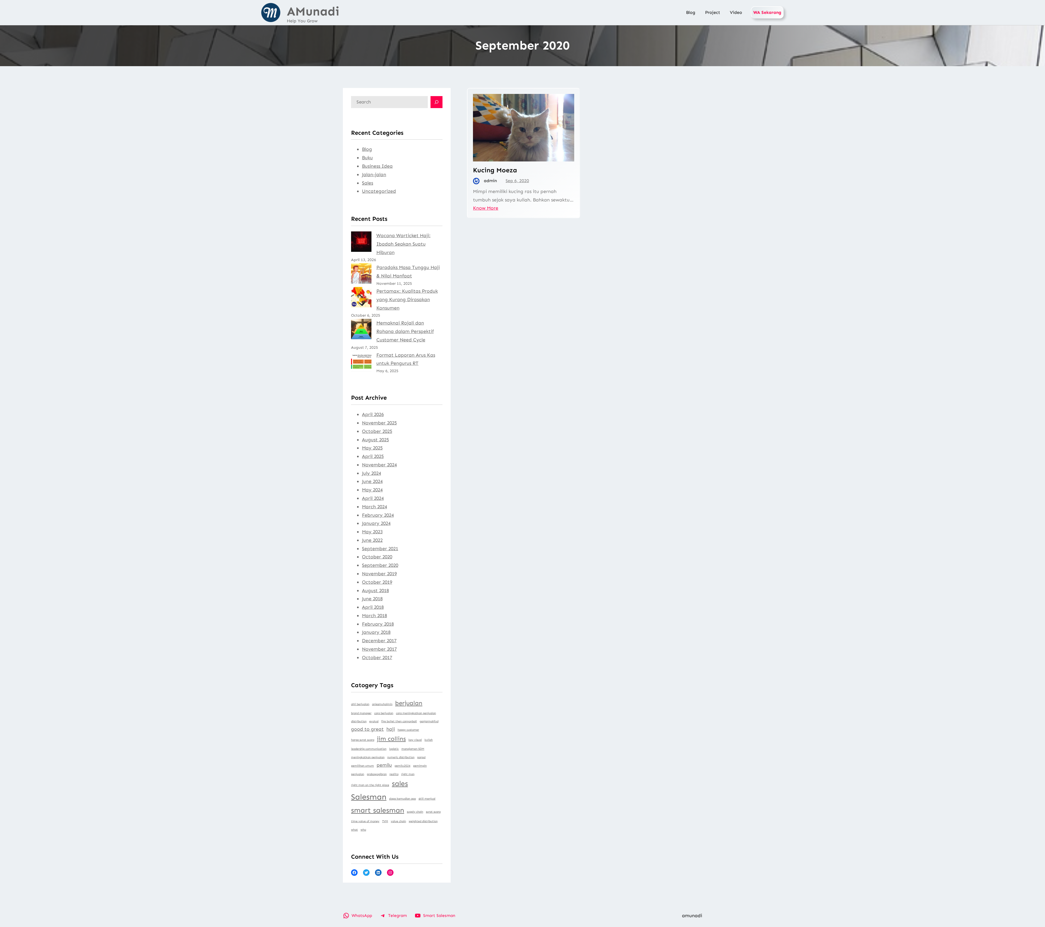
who (363, 829)
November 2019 (379, 574)
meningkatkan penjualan (368, 757)
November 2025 (379, 423)
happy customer (408, 730)
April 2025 (373, 456)
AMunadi (313, 11)
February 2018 (378, 624)
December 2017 (379, 641)
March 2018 (374, 616)
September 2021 (380, 549)
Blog (367, 149)
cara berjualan (383, 713)
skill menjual (427, 798)
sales (400, 783)
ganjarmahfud (429, 721)
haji (390, 729)
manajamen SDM (412, 749)
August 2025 (375, 440)
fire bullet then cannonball (399, 721)
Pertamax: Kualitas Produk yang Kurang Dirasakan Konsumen (407, 299)
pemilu (384, 765)
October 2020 (377, 557)
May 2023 (372, 532)
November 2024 (379, 465)
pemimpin (420, 765)
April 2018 (373, 607)
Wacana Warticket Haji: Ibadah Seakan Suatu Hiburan (403, 243)
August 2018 (375, 590)
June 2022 (372, 540)
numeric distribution (400, 757)
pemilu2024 (402, 765)
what (354, 829)
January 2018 (376, 632)
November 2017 (379, 649)
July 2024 (371, 473)
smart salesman (377, 810)
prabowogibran (377, 774)
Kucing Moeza (495, 170)
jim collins (391, 738)
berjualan (408, 703)
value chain (398, 821)
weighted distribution (423, 821)
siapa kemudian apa (402, 798)
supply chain (415, 811)
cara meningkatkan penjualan (416, 713)
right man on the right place (370, 785)
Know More (485, 208)
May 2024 (372, 490)
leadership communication (368, 749)
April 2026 (373, 414)
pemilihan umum (362, 765)
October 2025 (377, 431)
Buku (367, 158)
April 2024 (373, 498)
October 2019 (377, 582)
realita (393, 774)
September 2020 (380, 565)
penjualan (357, 774)
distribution (359, 721)
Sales (367, 183)
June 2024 (372, 481)
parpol (421, 757)
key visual (415, 740)
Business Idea (377, 166)
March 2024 (374, 507)
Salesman (368, 797)
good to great (367, 729)
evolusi (374, 721)
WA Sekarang (767, 12)
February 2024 (378, 515)
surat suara (433, 811)
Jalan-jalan (374, 175)
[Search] (436, 102)
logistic (394, 749)
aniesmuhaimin (382, 704)
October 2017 (377, 657)
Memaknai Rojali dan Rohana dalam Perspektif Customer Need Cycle (405, 331)
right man (407, 774)
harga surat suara (362, 740)
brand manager (361, 713)
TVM (385, 821)
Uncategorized (379, 191)
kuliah (429, 740)
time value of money (365, 821)
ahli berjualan (360, 704)
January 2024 (376, 523)
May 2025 (372, 448)
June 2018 (372, 599)
